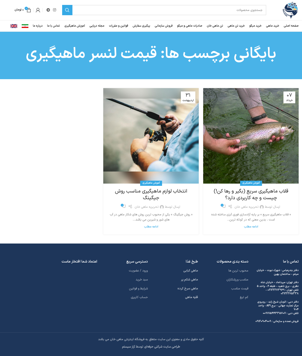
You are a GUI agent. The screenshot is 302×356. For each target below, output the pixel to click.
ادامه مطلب (251, 227)
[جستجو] (67, 10)
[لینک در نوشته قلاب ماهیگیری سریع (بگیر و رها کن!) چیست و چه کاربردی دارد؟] (251, 136)
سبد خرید (142, 279)
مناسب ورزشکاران (237, 279)
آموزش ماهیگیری (251, 183)
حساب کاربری (139, 297)
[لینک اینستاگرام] (54, 10)
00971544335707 (274, 313)
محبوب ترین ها (238, 270)
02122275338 (290, 294)
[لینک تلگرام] (48, 10)
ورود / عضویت (138, 270)
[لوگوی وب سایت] (290, 10)
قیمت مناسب (239, 288)
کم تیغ (244, 297)
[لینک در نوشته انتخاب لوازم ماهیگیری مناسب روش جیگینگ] (151, 136)
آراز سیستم (128, 346)
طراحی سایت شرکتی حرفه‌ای (162, 346)
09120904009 (263, 321)
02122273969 (276, 290)
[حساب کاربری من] (38, 10)
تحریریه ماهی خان (246, 207)
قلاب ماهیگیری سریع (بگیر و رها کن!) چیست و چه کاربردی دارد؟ (251, 195)
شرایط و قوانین (138, 288)
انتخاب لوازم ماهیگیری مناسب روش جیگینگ (151, 195)
